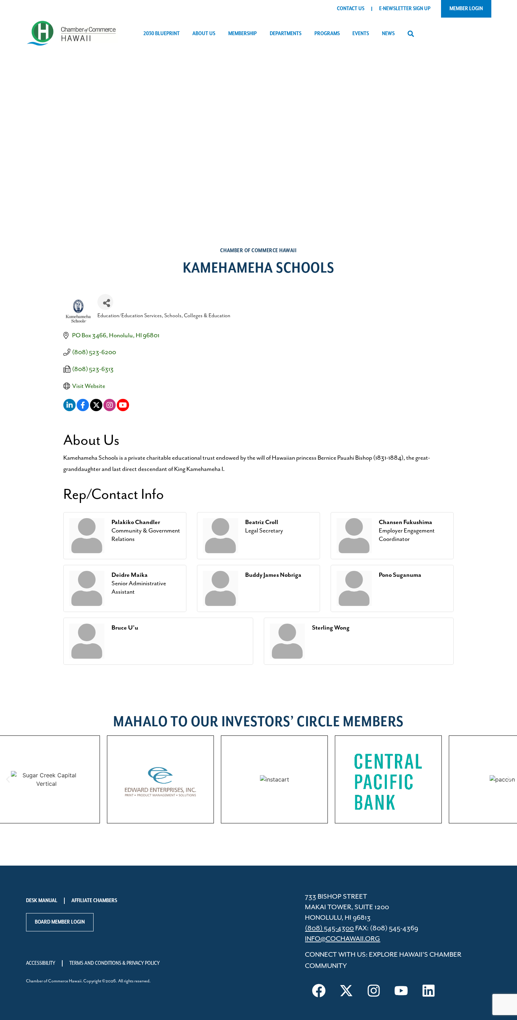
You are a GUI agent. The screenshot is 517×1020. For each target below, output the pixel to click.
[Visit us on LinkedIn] (428, 991)
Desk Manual (41, 901)
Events (360, 34)
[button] (410, 34)
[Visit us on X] (346, 991)
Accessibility (40, 963)
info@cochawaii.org (342, 939)
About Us (203, 34)
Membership (242, 34)
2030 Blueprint (161, 34)
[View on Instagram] (109, 409)
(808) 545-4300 (329, 928)
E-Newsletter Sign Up (404, 9)
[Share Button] (105, 302)
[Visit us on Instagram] (373, 991)
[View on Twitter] (96, 409)
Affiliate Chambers (94, 901)
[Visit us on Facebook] (318, 991)
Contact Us (350, 9)
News (388, 34)
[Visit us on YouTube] (401, 991)
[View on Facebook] (83, 409)
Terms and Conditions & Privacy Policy (114, 963)
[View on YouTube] (123, 409)
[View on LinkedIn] (69, 409)
